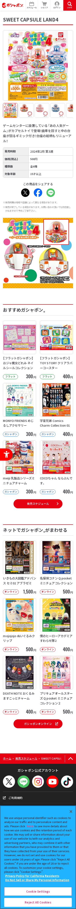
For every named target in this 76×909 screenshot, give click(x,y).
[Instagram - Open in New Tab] (38, 782)
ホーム (7, 758)
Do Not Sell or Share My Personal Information (37, 880)
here (30, 826)
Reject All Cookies (38, 902)
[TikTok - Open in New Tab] (67, 782)
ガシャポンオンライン (38, 724)
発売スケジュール (38, 504)
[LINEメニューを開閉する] (24, 782)
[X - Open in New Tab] (25, 192)
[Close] (71, 811)
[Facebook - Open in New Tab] (38, 192)
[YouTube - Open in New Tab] (52, 782)
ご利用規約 (15, 798)
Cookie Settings (38, 891)
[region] (38, 857)
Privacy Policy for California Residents (32, 876)
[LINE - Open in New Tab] (50, 192)
